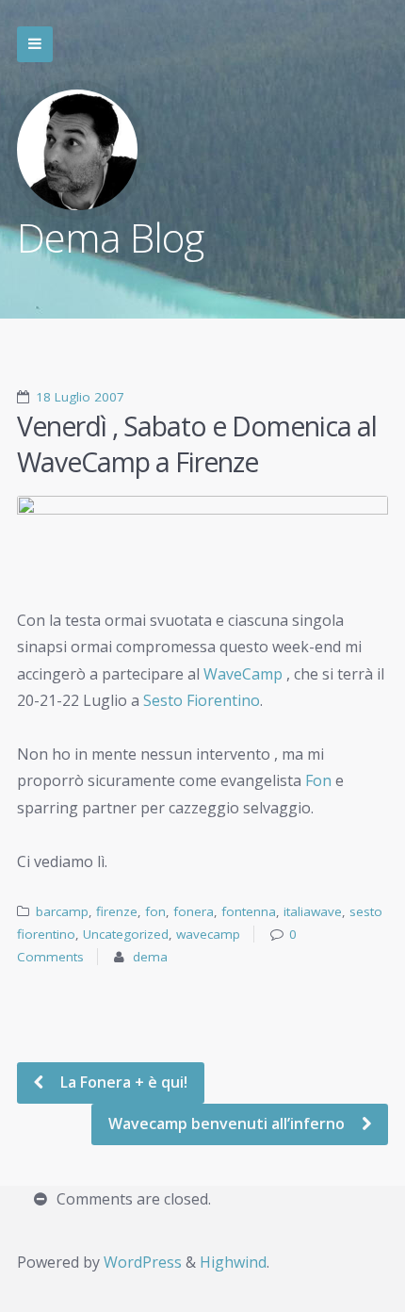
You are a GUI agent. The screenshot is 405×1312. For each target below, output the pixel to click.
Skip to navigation (35, 44)
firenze (117, 911)
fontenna (248, 911)
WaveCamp (243, 674)
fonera (193, 911)
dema (150, 956)
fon (155, 911)
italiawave (313, 911)
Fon (320, 780)
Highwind (233, 1262)
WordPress (143, 1262)
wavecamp (208, 934)
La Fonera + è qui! (122, 1082)
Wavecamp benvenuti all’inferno (228, 1123)
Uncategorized (126, 934)
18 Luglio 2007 (80, 396)
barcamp (62, 911)
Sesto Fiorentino (201, 700)
